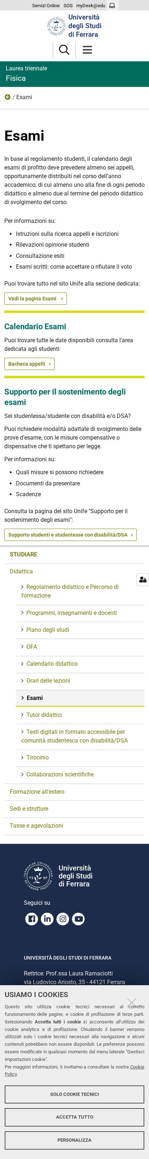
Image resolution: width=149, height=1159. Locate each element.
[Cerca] (64, 50)
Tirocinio (37, 757)
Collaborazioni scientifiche (60, 774)
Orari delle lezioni (48, 680)
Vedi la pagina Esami (33, 298)
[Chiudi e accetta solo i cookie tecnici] (131, 1002)
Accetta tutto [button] (74, 1117)
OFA (31, 646)
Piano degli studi (47, 629)
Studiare (23, 554)
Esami (35, 698)
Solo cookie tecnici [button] (74, 1094)
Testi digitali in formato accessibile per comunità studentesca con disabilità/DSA (74, 736)
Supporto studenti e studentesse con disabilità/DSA (67, 535)
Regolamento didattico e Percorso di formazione (70, 591)
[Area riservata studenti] (113, 5)
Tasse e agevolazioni (36, 825)
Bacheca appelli (26, 364)
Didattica (8, 98)
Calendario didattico (52, 663)
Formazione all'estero (37, 791)
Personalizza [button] (74, 1140)
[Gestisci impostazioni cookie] (142, 579)
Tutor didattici (44, 714)
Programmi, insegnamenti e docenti (71, 612)
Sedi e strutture (29, 808)
